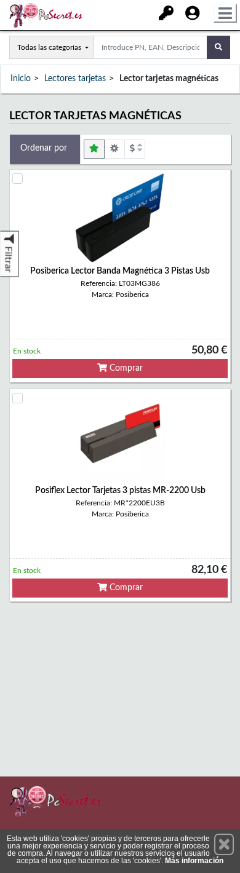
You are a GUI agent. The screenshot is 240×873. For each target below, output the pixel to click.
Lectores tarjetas (75, 78)
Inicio (20, 78)
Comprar (125, 368)
